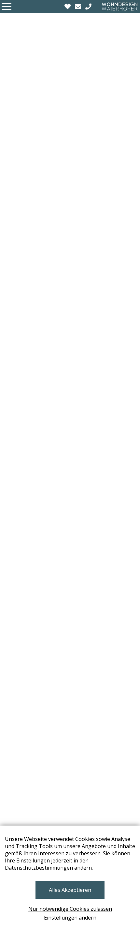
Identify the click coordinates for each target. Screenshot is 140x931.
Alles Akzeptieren (70, 889)
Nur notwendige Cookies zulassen (70, 908)
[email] (79, 6)
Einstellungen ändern (70, 917)
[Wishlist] (68, 6)
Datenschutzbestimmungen (39, 867)
